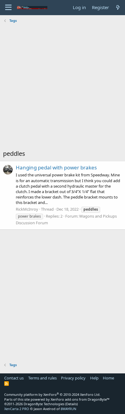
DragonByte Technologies (44, 404)
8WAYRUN (68, 408)
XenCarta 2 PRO (16, 408)
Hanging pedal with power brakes (56, 167)
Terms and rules (42, 378)
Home (108, 378)
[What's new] (118, 7)
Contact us (14, 378)
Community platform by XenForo (52, 394)
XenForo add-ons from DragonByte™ (80, 399)
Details (71, 404)
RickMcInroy (27, 209)
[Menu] (8, 7)
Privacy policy (73, 378)
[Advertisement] (62, 87)
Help (94, 378)
